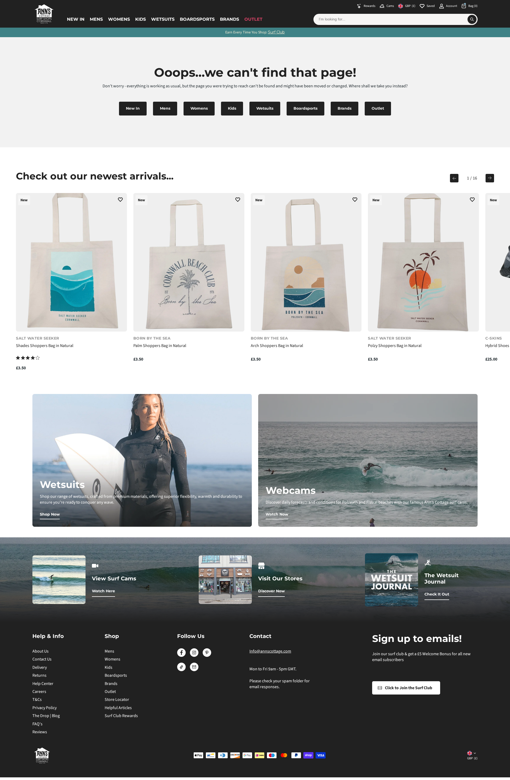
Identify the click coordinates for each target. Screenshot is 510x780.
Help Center (42, 684)
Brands (229, 19)
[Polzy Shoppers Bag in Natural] (423, 262)
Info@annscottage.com (270, 651)
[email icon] (194, 670)
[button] (120, 200)
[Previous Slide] (454, 178)
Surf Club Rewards (121, 716)
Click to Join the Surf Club (408, 688)
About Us (40, 651)
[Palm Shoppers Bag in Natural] (188, 262)
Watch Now (277, 514)
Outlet (253, 19)
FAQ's (37, 724)
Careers (39, 692)
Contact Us (42, 659)
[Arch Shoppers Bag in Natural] (306, 262)
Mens (96, 19)
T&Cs (37, 699)
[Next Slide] (490, 178)
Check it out (436, 594)
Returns (39, 675)
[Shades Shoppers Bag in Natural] (71, 262)
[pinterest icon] (207, 655)
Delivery (39, 667)
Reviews (39, 732)
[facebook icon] (181, 655)
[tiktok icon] (181, 670)
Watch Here (103, 591)
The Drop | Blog (46, 716)
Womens (119, 19)
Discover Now (271, 591)
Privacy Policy (44, 708)
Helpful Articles (118, 708)
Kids (140, 19)
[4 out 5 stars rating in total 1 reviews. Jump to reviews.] (28, 358)
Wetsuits (163, 19)
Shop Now (50, 514)
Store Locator (117, 699)
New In (75, 19)
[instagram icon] (194, 655)
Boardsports (197, 19)
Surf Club (276, 32)
